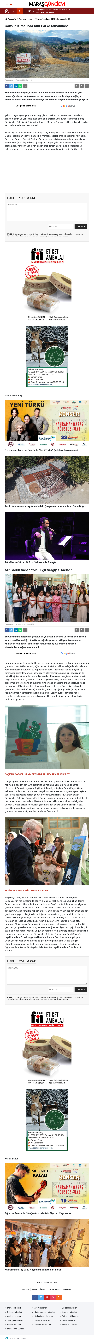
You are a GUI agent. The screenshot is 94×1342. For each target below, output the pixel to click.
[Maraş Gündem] (47, 4)
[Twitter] (11, 86)
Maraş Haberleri (14, 1308)
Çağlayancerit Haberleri (45, 1312)
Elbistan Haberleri (69, 1308)
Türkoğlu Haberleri (15, 1320)
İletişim (43, 1289)
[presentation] (14, 10)
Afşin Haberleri (41, 1308)
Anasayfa (12, 19)
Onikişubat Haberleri (70, 1316)
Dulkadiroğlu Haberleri (44, 1316)
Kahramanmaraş (25, 19)
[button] (77, 86)
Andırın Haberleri (14, 1316)
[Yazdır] (25, 86)
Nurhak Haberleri (69, 1320)
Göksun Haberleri (14, 1312)
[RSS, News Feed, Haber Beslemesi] (59, 1297)
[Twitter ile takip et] (41, 1297)
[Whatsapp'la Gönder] (20, 86)
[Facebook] (7, 86)
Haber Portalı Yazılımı (17, 1338)
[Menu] (7, 4)
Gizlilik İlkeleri (54, 1289)
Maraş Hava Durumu (15, 1329)
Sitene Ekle (67, 1289)
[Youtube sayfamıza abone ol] (47, 1297)
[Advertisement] (47, 172)
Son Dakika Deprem (43, 1324)
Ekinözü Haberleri (69, 1312)
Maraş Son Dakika (69, 1324)
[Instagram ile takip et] (53, 1297)
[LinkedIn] (16, 86)
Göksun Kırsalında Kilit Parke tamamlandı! (52, 19)
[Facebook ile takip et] (35, 1297)
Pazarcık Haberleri (42, 1320)
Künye (34, 1289)
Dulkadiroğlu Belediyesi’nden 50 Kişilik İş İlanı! (52, 11)
